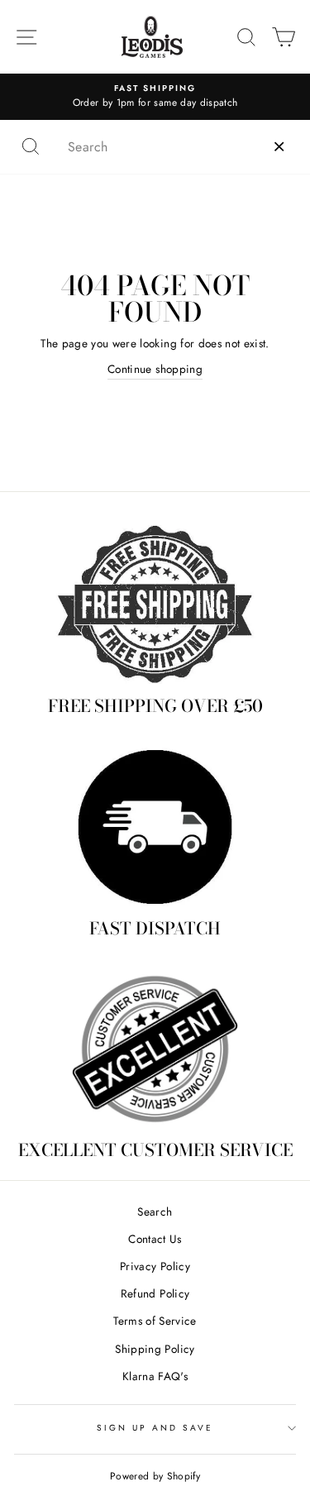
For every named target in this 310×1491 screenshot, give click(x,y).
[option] (155, 97)
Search (154, 1211)
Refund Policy (155, 1293)
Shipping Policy (154, 1348)
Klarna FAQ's (155, 1376)
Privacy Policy (155, 1266)
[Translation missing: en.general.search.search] (30, 146)
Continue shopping (155, 369)
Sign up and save (155, 1428)
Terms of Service (154, 1320)
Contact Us (154, 1239)
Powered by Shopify (155, 1476)
